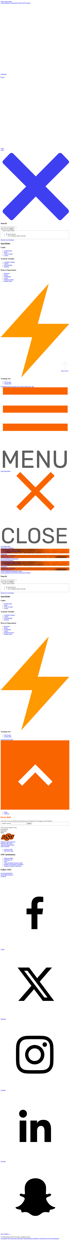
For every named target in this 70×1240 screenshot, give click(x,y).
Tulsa (5, 861)
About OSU (4, 548)
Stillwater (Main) (8, 858)
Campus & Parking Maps (7, 845)
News (2, 873)
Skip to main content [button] (6, 1)
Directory (28, 3)
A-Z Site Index (10, 240)
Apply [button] (20, 571)
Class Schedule (8, 265)
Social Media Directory (7, 875)
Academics (10, 548)
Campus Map (7, 383)
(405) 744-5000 (5, 846)
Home (5, 812)
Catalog (6, 263)
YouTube (10, 873)
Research (15, 558)
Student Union (8, 281)
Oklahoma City (8, 860)
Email (5, 252)
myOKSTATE (21, 3)
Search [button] (29, 823)
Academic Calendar (9, 262)
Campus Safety (16, 1238)
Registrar (6, 266)
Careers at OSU (8, 849)
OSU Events (7, 382)
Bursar (6, 275)
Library (6, 278)
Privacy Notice (40, 1238)
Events (6, 873)
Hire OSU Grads (8, 851)
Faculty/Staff (13, 3)
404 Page (6, 813)
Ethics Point (32, 1238)
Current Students (5, 3)
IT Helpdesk (7, 276)
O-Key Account (8, 254)
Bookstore (7, 273)
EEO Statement (25, 1238)
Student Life (10, 558)
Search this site (5, 229)
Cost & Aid (4, 558)
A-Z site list (4, 829)
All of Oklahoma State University (16, 236)
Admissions (4, 554)
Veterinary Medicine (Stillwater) (12, 866)
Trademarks (56, 1238)
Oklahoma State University (8, 841)
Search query (6, 823)
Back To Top (64, 371)
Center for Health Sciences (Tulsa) (13, 863)
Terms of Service (48, 1238)
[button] (35, 76)
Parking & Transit (9, 279)
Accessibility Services (6, 1238)
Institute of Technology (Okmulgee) (13, 864)
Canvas (6, 255)
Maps (2, 832)
